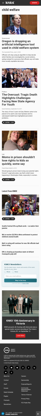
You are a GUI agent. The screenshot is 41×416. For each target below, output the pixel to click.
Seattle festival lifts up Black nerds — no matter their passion (20, 227)
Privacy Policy (25, 283)
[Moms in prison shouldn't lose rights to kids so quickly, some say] (19, 140)
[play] (3, 414)
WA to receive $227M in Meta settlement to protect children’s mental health (20, 236)
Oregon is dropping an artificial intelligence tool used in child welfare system (20, 44)
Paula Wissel (5, 168)
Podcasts (6, 400)
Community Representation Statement (26, 389)
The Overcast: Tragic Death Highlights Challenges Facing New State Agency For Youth (19, 99)
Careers (23, 376)
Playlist (6, 396)
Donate (34, 3)
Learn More (20, 335)
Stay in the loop (20, 280)
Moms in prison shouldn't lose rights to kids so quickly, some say (18, 160)
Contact (6, 380)
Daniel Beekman (6, 109)
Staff (5, 384)
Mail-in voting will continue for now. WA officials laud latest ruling (20, 244)
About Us (6, 376)
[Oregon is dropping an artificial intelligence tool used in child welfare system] (19, 24)
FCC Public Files (26, 402)
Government (6, 38)
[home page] (10, 3)
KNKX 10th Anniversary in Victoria (20, 322)
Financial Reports (26, 384)
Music (8, 272)
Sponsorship (25, 380)
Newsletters (7, 404)
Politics (4, 92)
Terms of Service (26, 394)
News (16, 272)
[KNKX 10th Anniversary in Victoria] (20, 303)
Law (3, 154)
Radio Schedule (8, 392)
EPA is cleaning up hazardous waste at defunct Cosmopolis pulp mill (18, 253)
